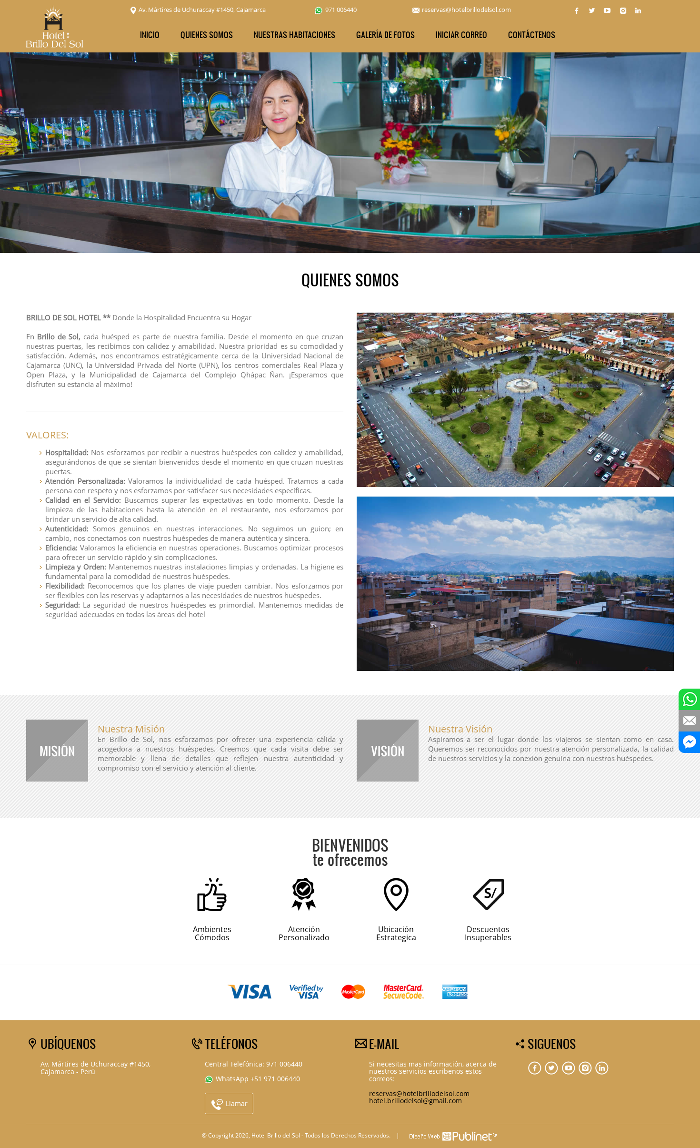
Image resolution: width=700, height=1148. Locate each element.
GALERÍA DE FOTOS (385, 34)
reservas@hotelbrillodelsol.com (466, 9)
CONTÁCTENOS (531, 34)
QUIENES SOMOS (206, 34)
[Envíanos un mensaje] (689, 720)
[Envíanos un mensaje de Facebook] (689, 742)
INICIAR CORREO (461, 34)
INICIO (150, 34)
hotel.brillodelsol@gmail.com (415, 1100)
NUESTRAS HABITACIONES (294, 34)
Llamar (236, 1103)
